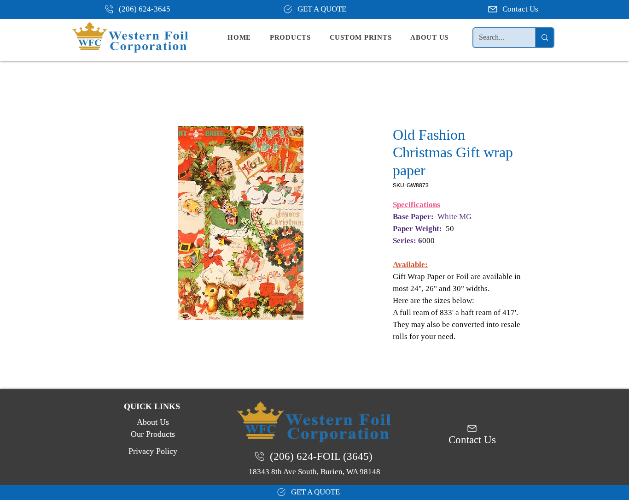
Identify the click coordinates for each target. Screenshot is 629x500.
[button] (298, 37)
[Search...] (544, 37)
